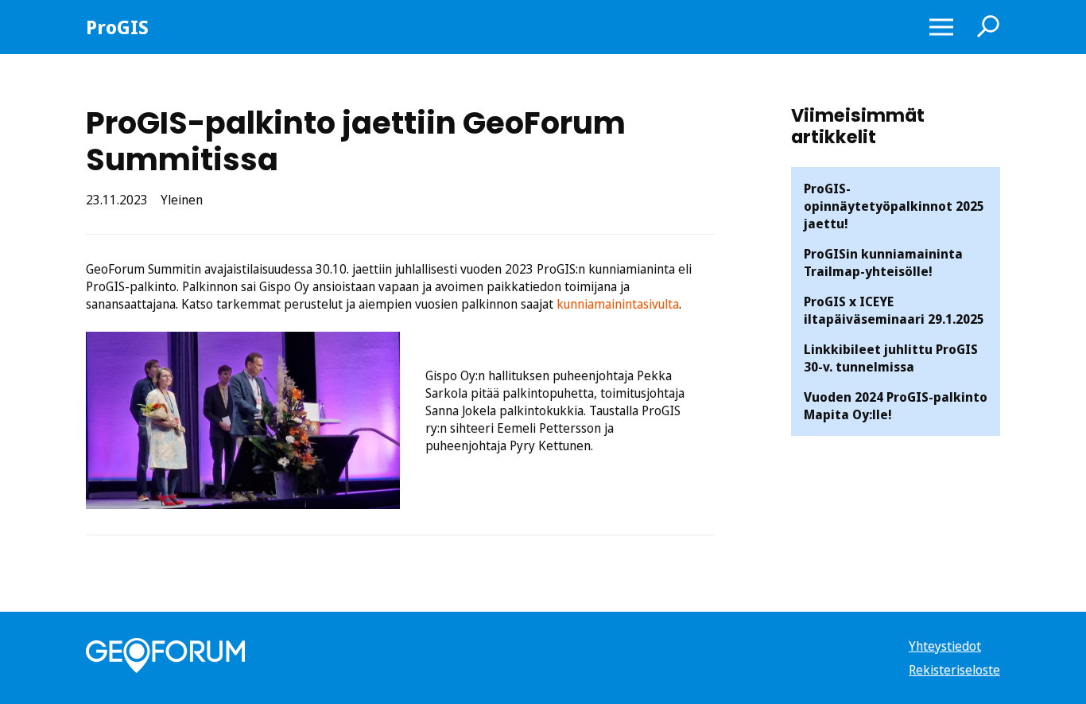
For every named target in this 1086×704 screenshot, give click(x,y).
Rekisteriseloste (954, 670)
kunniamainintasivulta (618, 304)
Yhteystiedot (945, 646)
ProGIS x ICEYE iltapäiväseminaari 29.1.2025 (894, 310)
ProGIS (117, 27)
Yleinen (182, 199)
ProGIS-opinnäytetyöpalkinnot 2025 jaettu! (894, 206)
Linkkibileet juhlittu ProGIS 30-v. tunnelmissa (891, 357)
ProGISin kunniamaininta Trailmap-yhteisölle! (883, 262)
